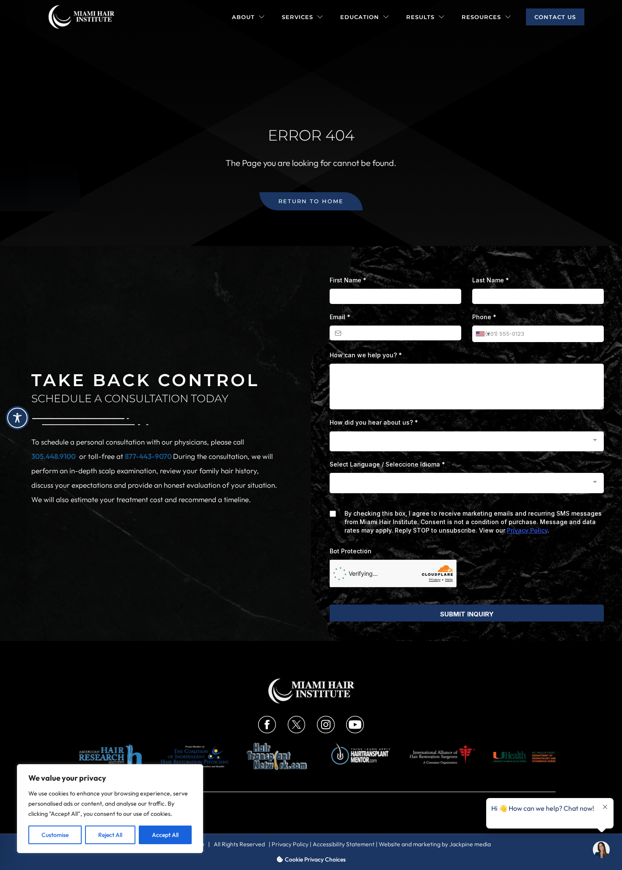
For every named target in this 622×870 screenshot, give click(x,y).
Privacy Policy (290, 844)
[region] (110, 808)
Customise (55, 835)
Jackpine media (470, 844)
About (243, 17)
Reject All (110, 835)
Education (359, 17)
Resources (481, 17)
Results (420, 17)
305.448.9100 (53, 456)
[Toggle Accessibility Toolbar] (17, 418)
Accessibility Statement (343, 844)
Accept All (165, 835)
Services (297, 17)
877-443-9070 (149, 456)
